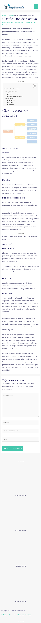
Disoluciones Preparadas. (15, 96)
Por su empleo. (10, 99)
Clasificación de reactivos (12, 89)
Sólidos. (9, 93)
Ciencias (5, 23)
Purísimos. (10, 102)
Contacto (28, 615)
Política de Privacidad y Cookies (12, 615)
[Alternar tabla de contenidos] (34, 86)
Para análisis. (11, 100)
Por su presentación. (11, 91)
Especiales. (10, 104)
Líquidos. (10, 95)
